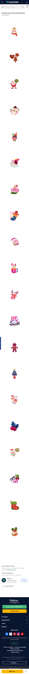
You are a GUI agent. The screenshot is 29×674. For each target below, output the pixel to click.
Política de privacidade (20, 647)
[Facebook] (6, 634)
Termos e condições (8, 647)
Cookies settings (15, 652)
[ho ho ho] (14, 400)
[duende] (14, 137)
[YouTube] (22, 634)
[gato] (14, 163)
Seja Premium (14, 611)
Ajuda (3, 623)
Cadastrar (14, 643)
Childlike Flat (8, 586)
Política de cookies (15, 648)
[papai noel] (14, 242)
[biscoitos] (14, 58)
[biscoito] (14, 531)
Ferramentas (6, 620)
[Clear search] (19, 7)
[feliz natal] (14, 84)
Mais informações (11, 569)
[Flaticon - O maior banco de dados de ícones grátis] (12, 2)
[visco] (14, 426)
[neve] (14, 321)
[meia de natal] (14, 505)
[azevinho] (14, 189)
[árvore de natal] (14, 373)
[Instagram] (18, 634)
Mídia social (14, 630)
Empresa (4, 626)
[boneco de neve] (14, 31)
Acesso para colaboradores (14, 606)
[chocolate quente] (14, 268)
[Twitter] (10, 634)
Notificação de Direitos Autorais (15, 650)
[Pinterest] (14, 634)
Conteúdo (5, 617)
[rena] (14, 294)
